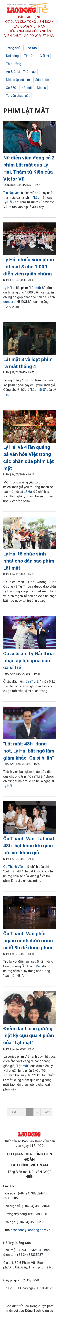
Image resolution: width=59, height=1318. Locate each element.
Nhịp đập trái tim (18, 80)
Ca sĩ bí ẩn (32, 681)
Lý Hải (7, 202)
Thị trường (13, 64)
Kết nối (26, 88)
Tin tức (29, 56)
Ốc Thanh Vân (13, 867)
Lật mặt (39, 197)
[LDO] (29, 137)
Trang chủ (13, 48)
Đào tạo (31, 48)
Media (41, 88)
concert (9, 302)
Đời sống (12, 56)
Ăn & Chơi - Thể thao (21, 72)
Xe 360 (11, 88)
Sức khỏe (42, 80)
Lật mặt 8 (38, 390)
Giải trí (44, 56)
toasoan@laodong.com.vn (31, 1230)
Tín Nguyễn (11, 193)
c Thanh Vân (32, 966)
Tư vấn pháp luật (18, 96)
